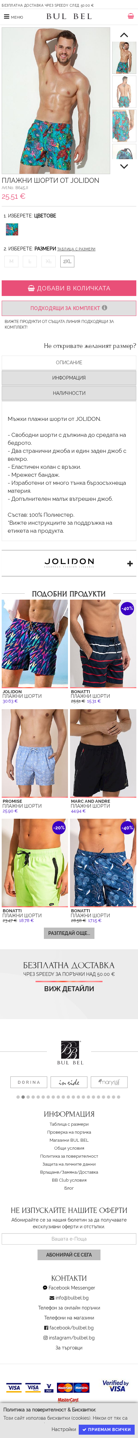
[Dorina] (28, 1082)
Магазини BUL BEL (69, 1140)
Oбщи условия (69, 1148)
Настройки (64, 1429)
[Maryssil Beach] (109, 1082)
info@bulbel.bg (72, 1297)
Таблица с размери (76, 249)
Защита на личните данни (69, 1164)
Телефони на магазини (69, 1317)
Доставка (88, 1172)
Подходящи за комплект (66, 308)
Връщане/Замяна (58, 1172)
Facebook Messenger (72, 1288)
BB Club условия (69, 1180)
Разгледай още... (69, 933)
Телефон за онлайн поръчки (69, 1307)
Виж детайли (69, 989)
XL (49, 261)
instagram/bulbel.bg (72, 1337)
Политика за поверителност (69, 1156)
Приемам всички (109, 1429)
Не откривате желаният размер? (90, 346)
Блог (69, 1188)
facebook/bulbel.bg (72, 1327)
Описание (69, 362)
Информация (69, 378)
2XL (67, 261)
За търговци (69, 1347)
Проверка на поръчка (69, 1132)
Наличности (69, 393)
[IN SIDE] (69, 1082)
